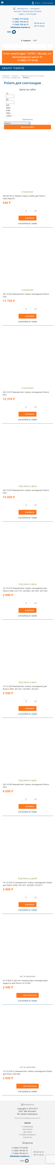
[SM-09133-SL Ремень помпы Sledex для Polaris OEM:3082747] (27, 160)
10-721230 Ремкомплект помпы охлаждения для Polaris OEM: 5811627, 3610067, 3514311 (25, 687)
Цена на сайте (27, 127)
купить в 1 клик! (29, 223)
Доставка (27, 1132)
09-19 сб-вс (39, 26)
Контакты (27, 1137)
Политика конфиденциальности (27, 1118)
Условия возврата (27, 1134)
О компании (27, 1126)
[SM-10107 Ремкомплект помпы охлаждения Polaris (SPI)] (27, 356)
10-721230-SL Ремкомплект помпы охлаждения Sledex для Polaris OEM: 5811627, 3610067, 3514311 (27, 883)
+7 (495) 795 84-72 (20, 21)
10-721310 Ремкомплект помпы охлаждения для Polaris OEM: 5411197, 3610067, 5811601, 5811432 (25, 589)
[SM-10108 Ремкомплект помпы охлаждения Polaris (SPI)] (27, 748)
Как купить (28, 1129)
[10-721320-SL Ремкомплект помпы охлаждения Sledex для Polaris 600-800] (27, 1035)
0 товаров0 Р (29, 41)
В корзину (29, 218)
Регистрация (47, 3)
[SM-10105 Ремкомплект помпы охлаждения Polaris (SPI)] (27, 454)
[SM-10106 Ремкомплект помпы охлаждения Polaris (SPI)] (27, 258)
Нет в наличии (30, 995)
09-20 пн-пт (39, 23)
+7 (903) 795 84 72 (20, 24)
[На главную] (27, 11)
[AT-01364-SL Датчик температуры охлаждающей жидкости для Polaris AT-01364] (27, 944)
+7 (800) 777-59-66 (20, 19)
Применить (27, 119)
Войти (37, 3)
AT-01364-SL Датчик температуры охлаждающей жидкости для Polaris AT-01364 (25, 981)
